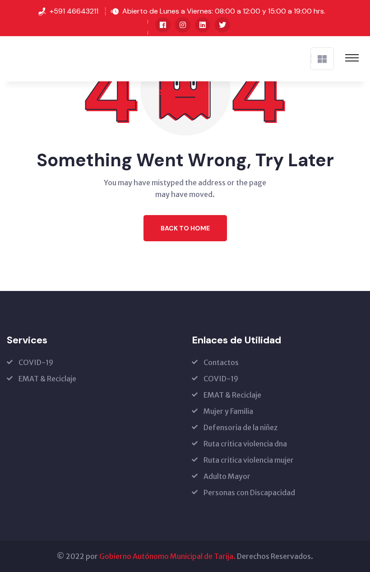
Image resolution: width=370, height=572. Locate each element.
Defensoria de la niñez (241, 427)
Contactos (221, 362)
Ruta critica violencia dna (245, 443)
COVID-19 (35, 362)
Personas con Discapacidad (249, 492)
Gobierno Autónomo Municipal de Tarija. (167, 556)
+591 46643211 (74, 11)
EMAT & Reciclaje (47, 378)
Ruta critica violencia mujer (249, 459)
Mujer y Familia (228, 411)
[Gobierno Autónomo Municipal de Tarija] (18, 57)
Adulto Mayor (227, 476)
